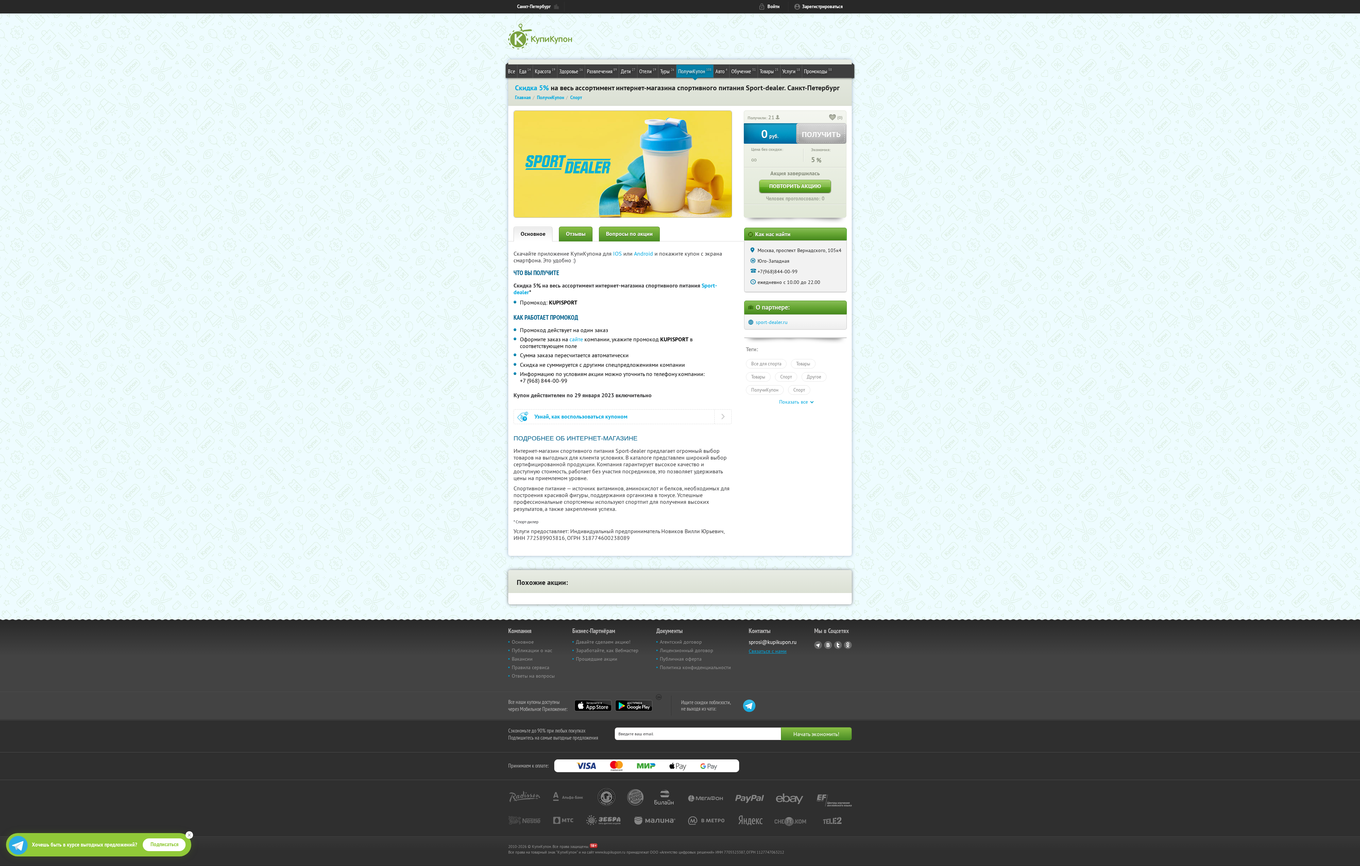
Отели (647, 71)
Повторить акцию (795, 186)
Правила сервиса (530, 667)
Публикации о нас (532, 650)
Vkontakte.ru (828, 645)
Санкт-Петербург (534, 7)
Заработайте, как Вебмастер (607, 650)
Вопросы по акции (629, 234)
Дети (628, 71)
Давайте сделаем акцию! (603, 642)
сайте (576, 339)
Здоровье (571, 71)
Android (644, 253)
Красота (545, 71)
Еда (525, 71)
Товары (769, 71)
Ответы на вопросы (533, 676)
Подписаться (164, 844)
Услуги (791, 71)
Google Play (633, 705)
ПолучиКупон (695, 71)
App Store (593, 705)
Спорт (786, 377)
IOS (618, 253)
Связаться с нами (768, 651)
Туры (667, 71)
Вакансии (522, 659)
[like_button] (832, 117)
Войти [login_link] (773, 7)
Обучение (743, 71)
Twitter (838, 645)
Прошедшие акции (596, 659)
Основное (533, 234)
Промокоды (818, 71)
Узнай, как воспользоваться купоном (581, 416)
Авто (721, 71)
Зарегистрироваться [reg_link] (822, 7)
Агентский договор (681, 642)
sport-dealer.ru (772, 322)
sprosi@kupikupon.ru (773, 642)
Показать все (793, 402)
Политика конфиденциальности (695, 667)
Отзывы (575, 234)
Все (511, 71)
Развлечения (602, 71)
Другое (814, 377)
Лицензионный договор (686, 650)
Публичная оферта (681, 659)
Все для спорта (766, 363)
